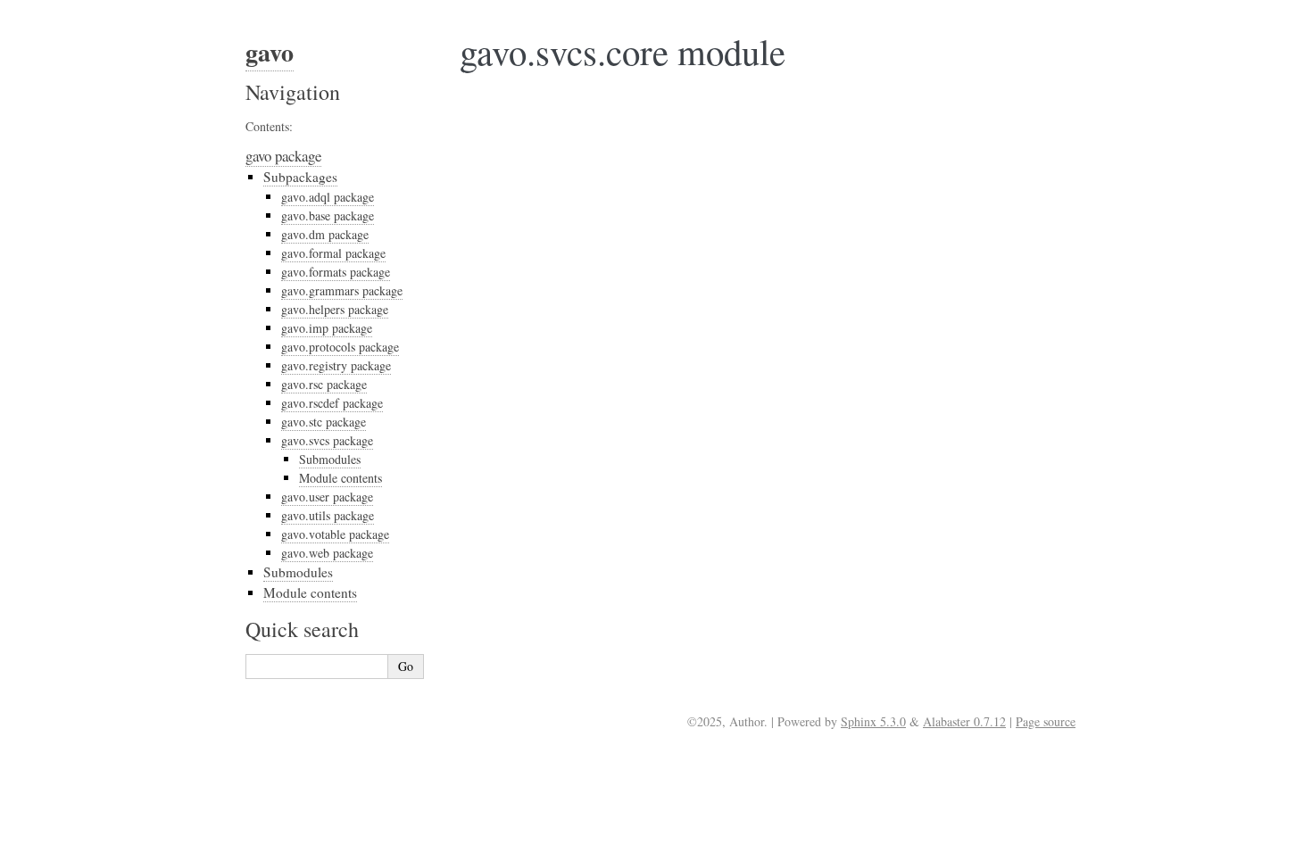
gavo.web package (327, 552)
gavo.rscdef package (332, 402)
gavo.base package (327, 215)
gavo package (283, 155)
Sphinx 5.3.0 (873, 721)
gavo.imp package (326, 327)
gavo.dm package (325, 234)
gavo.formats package (335, 271)
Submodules (330, 459)
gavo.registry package (336, 365)
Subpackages (300, 177)
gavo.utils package (327, 515)
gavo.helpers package (334, 309)
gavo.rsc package (324, 384)
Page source (1045, 721)
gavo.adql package (327, 196)
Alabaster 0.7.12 (964, 721)
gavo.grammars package (342, 290)
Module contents (340, 477)
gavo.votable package (335, 534)
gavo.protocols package (340, 346)
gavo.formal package (333, 252)
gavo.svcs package (327, 440)
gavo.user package (327, 496)
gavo (269, 52)
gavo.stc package (323, 421)
